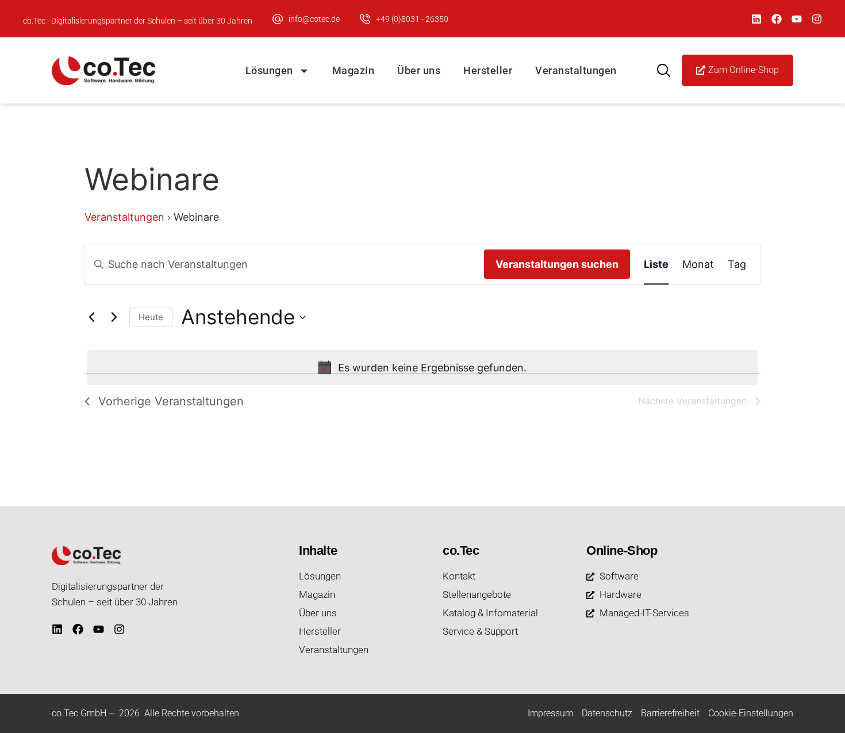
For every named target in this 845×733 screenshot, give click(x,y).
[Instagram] (817, 19)
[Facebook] (776, 19)
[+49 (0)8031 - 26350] (365, 19)
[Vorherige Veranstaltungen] (91, 317)
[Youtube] (797, 19)
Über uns (418, 70)
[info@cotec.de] (277, 19)
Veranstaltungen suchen (557, 264)
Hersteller (487, 70)
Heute (151, 317)
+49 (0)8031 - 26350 (412, 19)
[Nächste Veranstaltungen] (114, 317)
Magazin (353, 70)
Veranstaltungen (576, 70)
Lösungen (269, 70)
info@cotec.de (314, 19)
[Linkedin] (756, 19)
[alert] (422, 367)
